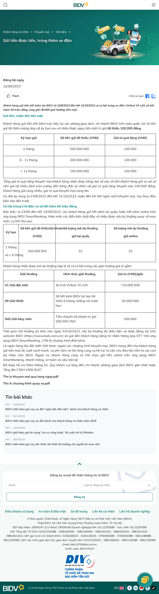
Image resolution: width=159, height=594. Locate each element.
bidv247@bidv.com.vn (83, 544)
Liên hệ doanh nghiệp (134, 511)
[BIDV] (13, 587)
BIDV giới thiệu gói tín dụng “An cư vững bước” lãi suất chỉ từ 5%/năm (49, 432)
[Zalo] (147, 588)
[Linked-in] (135, 588)
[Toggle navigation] (153, 5)
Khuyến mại (42, 32)
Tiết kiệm (61, 32)
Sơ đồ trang (79, 511)
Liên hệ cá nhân (103, 511)
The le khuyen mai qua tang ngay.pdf (30, 376)
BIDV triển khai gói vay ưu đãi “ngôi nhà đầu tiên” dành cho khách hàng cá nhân (56, 409)
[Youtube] (141, 588)
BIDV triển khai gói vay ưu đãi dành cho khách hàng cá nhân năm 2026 (50, 421)
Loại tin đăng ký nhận (97, 485)
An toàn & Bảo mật (52, 511)
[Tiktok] (153, 588)
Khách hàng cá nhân (16, 32)
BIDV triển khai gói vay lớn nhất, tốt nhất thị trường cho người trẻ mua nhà (52, 444)
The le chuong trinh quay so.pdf (26, 383)
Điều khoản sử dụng (19, 511)
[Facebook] (129, 588)
